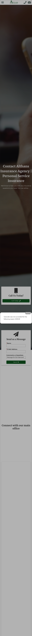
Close (28, 313)
